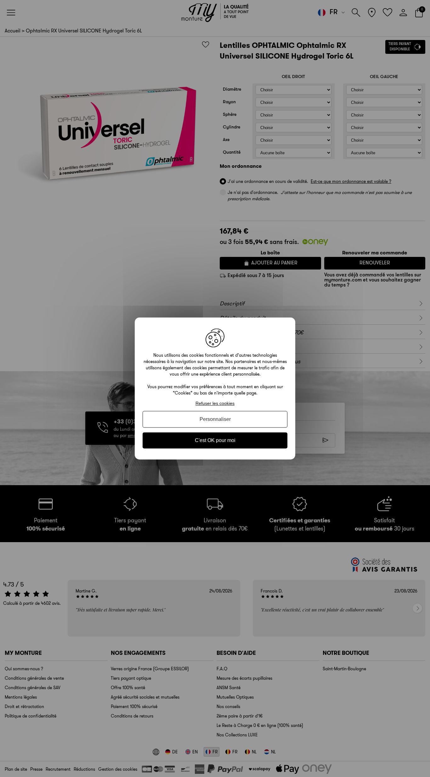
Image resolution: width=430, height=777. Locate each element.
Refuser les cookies (215, 403)
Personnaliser (215, 419)
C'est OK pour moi (215, 440)
